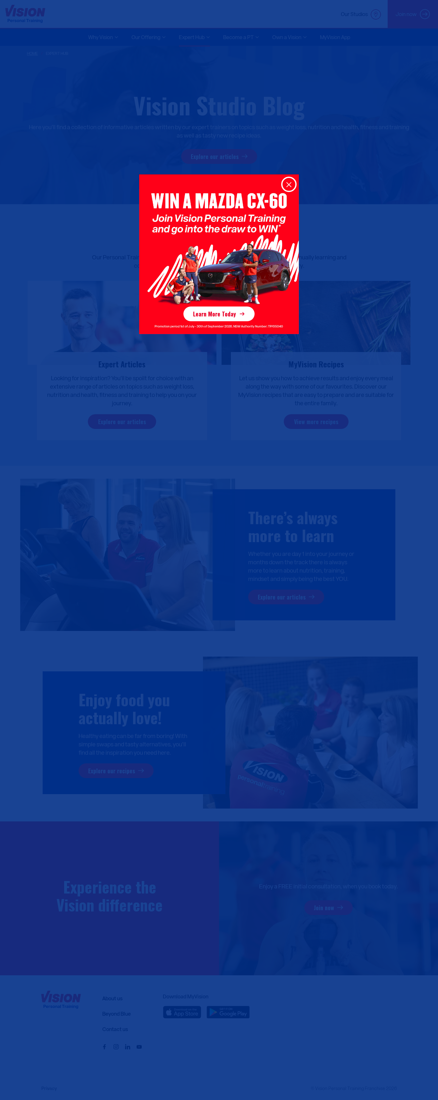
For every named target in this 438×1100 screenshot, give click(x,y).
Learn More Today (214, 314)
